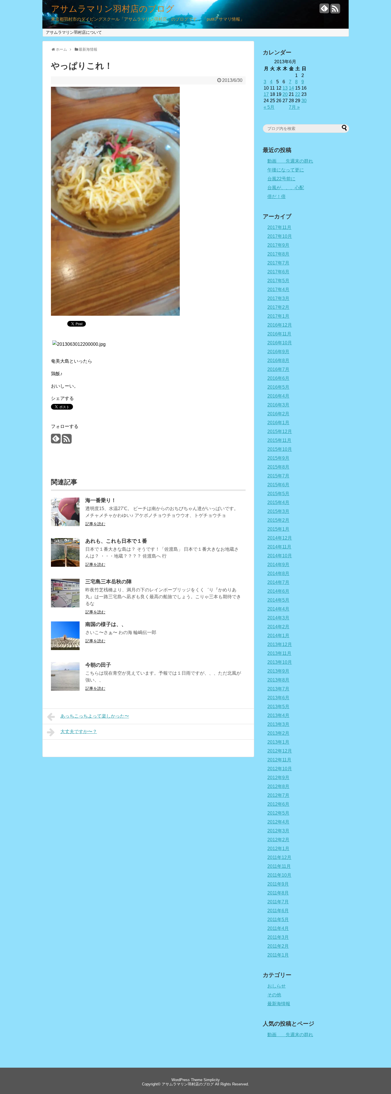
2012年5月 (278, 813)
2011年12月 (279, 857)
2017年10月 (279, 236)
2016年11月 (279, 333)
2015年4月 (278, 502)
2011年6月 (278, 910)
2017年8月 (278, 254)
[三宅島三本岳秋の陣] (65, 605)
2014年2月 (278, 626)
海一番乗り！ (100, 500)
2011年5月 (278, 919)
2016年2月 (278, 413)
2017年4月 (278, 289)
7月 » (294, 107)
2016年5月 (278, 387)
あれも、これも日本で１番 (116, 541)
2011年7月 (278, 901)
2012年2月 (278, 839)
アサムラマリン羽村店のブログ (112, 9)
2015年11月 (279, 440)
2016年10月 (279, 342)
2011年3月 (278, 937)
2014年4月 (278, 609)
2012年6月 (278, 804)
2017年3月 (278, 298)
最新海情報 (278, 1003)
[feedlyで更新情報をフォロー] (324, 11)
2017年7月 (278, 262)
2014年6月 (278, 591)
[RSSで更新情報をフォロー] (335, 11)
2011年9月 (278, 884)
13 (285, 88)
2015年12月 (279, 431)
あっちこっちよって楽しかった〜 (94, 716)
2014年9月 (278, 564)
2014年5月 (278, 600)
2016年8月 (278, 360)
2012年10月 (279, 768)
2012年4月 (278, 821)
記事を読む (95, 524)
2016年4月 (278, 396)
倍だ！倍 (276, 196)
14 (291, 88)
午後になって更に (285, 169)
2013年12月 (279, 644)
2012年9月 (278, 777)
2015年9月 (278, 458)
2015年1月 (278, 529)
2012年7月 (278, 795)
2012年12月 (279, 751)
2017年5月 (278, 280)
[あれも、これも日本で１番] (65, 565)
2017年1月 (278, 316)
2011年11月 (279, 866)
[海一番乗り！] (65, 524)
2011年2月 (278, 946)
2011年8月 (278, 892)
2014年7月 (278, 582)
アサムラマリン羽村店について (74, 32)
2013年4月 (278, 715)
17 (266, 94)
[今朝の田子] (65, 689)
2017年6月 (278, 271)
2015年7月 (278, 475)
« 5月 (269, 107)
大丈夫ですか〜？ (78, 731)
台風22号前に (281, 178)
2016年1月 (278, 422)
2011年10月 (279, 875)
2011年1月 (278, 955)
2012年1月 (278, 848)
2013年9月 (278, 671)
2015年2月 (278, 520)
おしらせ (276, 986)
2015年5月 (278, 493)
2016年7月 (278, 369)
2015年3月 (278, 511)
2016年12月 (279, 325)
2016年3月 (278, 404)
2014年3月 (278, 617)
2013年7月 (278, 688)
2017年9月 (278, 245)
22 (297, 94)
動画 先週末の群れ (290, 161)
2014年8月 (278, 573)
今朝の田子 (98, 665)
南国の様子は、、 (106, 624)
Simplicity (212, 1080)
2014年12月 (279, 538)
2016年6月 (278, 378)
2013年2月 (278, 733)
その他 (274, 994)
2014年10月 (279, 555)
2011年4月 (278, 928)
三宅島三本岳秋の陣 (108, 581)
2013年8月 (278, 680)
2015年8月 (278, 467)
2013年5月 (278, 706)
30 (304, 100)
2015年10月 (279, 449)
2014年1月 (278, 635)
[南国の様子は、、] (65, 648)
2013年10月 (279, 662)
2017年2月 (278, 307)
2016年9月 (278, 351)
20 (285, 94)
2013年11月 (279, 653)
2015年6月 (278, 484)
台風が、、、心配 (285, 187)
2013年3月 (278, 724)
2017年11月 (279, 227)
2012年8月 (278, 786)
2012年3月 (278, 830)
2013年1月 (278, 742)
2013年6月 (278, 697)
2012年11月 (279, 759)
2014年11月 (279, 546)
